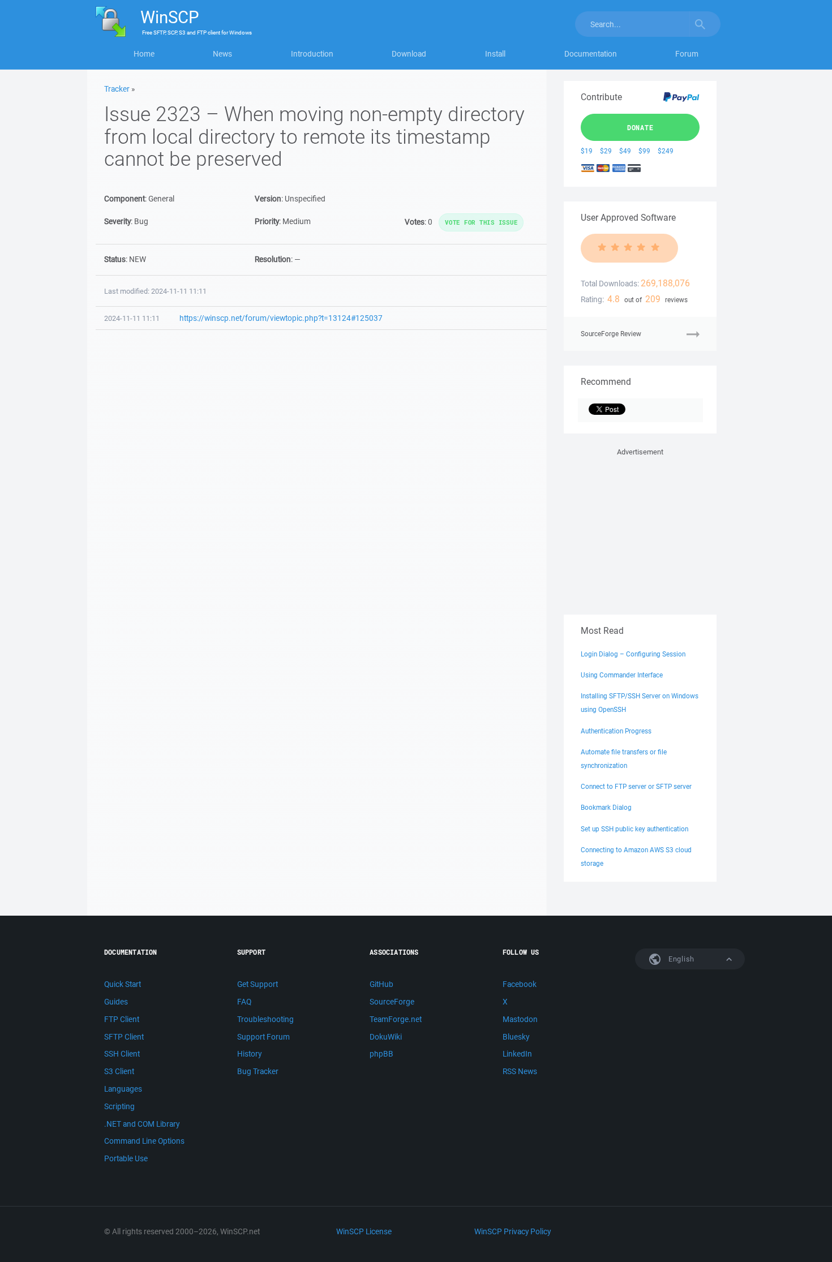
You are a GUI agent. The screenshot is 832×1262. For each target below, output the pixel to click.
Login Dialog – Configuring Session (633, 654)
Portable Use (126, 1158)
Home (144, 54)
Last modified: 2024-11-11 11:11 (155, 291)
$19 (587, 151)
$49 (625, 151)
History (249, 1054)
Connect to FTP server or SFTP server (636, 786)
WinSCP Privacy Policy (512, 1231)
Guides (116, 1002)
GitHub (381, 984)
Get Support (257, 984)
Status (115, 259)
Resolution (273, 259)
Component (124, 199)
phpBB (381, 1054)
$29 (606, 151)
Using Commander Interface (622, 675)
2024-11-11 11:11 (132, 318)
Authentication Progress (616, 731)
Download (409, 54)
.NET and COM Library (141, 1124)
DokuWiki (386, 1037)
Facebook (520, 984)
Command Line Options (144, 1141)
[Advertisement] (640, 529)
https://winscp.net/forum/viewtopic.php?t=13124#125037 (281, 318)
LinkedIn (517, 1054)
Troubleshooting (265, 1019)
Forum (686, 54)
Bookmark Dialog (606, 807)
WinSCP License (364, 1231)
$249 (666, 151)
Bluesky (516, 1037)
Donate (640, 127)
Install (495, 54)
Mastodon (520, 1019)
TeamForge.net (396, 1019)
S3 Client (119, 1071)
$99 (644, 151)
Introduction (312, 54)
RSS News (520, 1071)
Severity (117, 221)
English (680, 959)
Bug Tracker (257, 1071)
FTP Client (121, 1019)
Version (268, 199)
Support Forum (263, 1037)
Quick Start (122, 984)
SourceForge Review (611, 333)
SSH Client (122, 1054)
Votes (414, 222)
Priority (267, 221)
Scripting (119, 1106)
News (222, 54)
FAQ (244, 1002)
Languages (123, 1089)
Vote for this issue (481, 222)
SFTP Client (124, 1037)
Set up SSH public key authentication (634, 829)
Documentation (590, 54)
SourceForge (392, 1002)
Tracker (117, 89)
